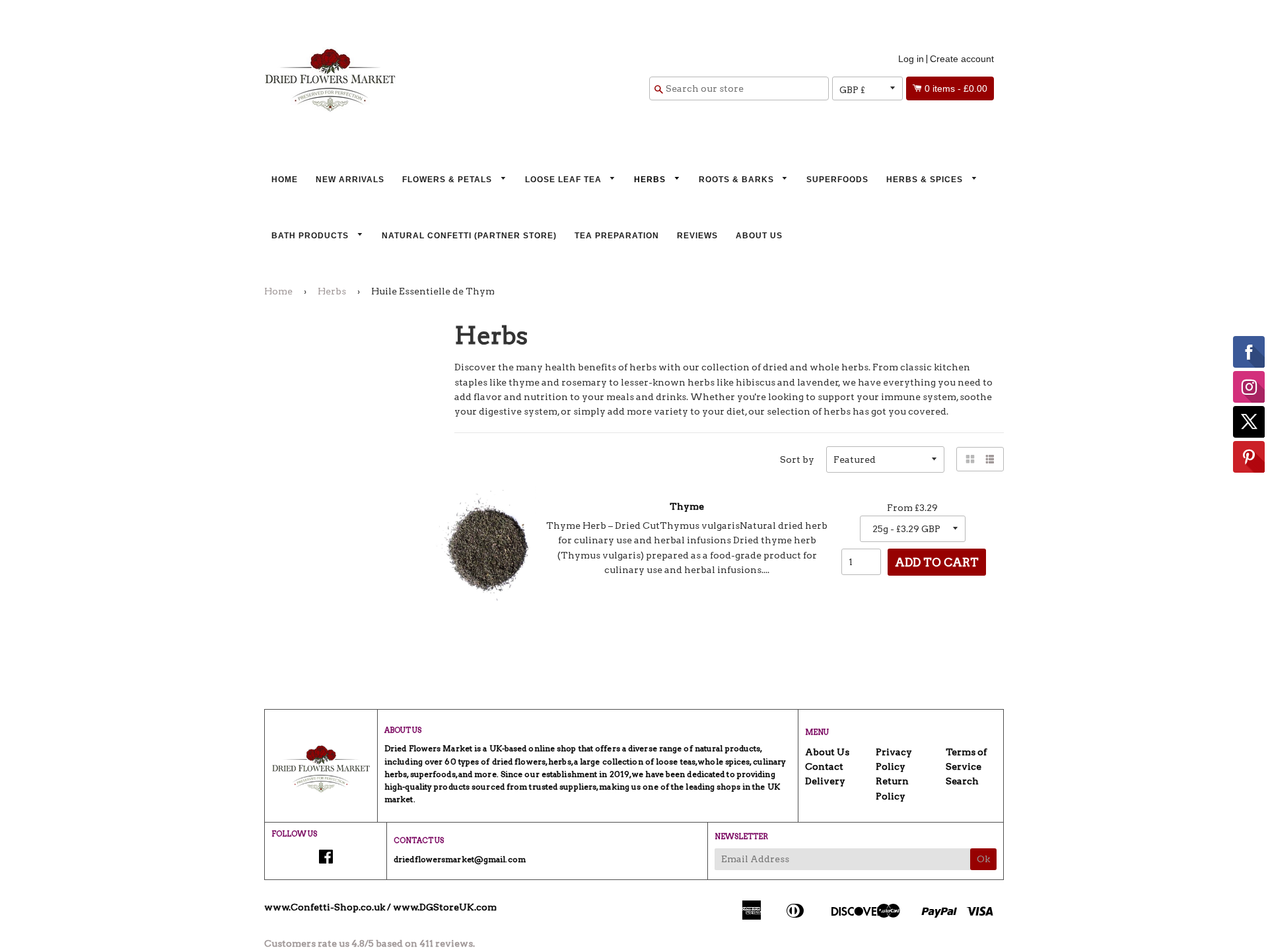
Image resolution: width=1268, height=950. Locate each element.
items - (956, 88)
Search (962, 781)
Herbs (651, 179)
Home (284, 179)
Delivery (825, 781)
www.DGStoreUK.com (445, 907)
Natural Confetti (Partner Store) (469, 235)
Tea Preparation (617, 235)
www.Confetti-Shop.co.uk (324, 907)
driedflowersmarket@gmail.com (460, 859)
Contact (824, 766)
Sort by (797, 459)
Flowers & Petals (448, 179)
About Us (759, 235)
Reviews (697, 235)
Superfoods (837, 179)
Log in (911, 58)
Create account (962, 58)
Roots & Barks (738, 179)
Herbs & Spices (926, 179)
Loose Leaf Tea (564, 179)
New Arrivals (350, 179)
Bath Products (311, 235)
